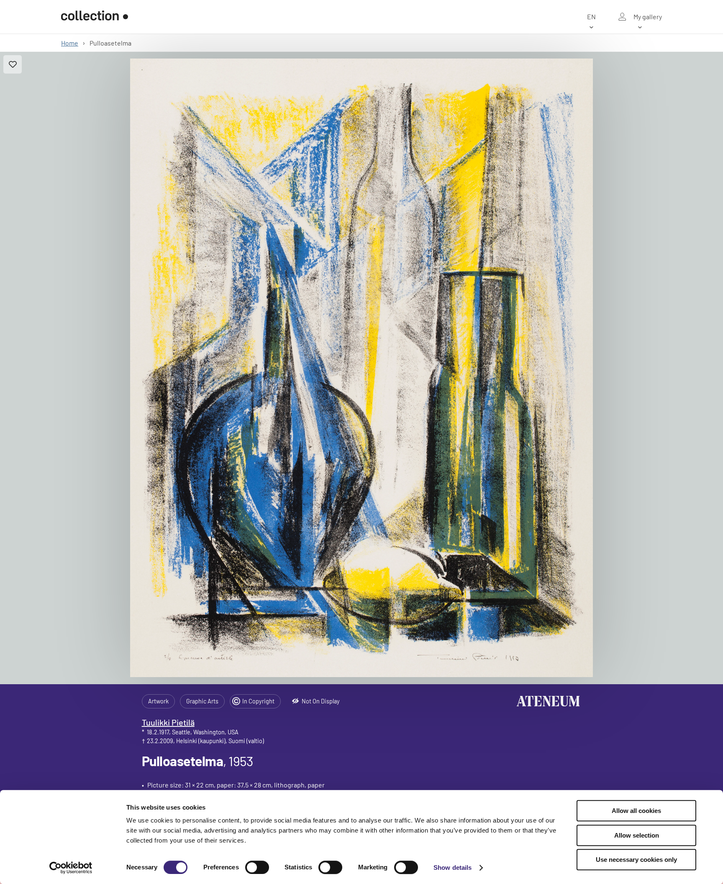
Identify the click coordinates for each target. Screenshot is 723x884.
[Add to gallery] (12, 64)
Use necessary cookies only (636, 859)
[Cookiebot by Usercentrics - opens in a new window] (71, 867)
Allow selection (636, 835)
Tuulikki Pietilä (168, 722)
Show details (452, 867)
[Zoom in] (361, 368)
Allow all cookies (636, 810)
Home (69, 43)
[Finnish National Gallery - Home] (94, 17)
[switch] (257, 867)
